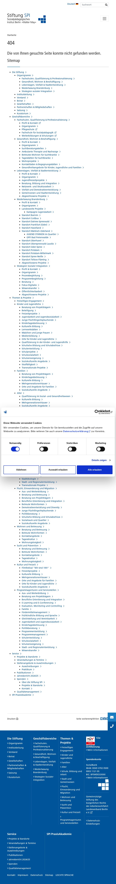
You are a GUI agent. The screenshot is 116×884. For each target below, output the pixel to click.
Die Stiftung (15, 738)
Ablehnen (21, 469)
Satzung (13, 772)
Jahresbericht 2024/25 (19, 859)
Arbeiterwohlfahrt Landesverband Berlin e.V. (97, 809)
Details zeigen (99, 460)
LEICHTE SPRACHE (65, 875)
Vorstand (13, 752)
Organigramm (16, 743)
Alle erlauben (95, 469)
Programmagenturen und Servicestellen (70, 821)
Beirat (11, 756)
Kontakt (11, 875)
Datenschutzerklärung (75, 431)
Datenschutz (37, 875)
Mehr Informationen (97, 750)
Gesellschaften (16, 760)
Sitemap (49, 875)
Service (11, 834)
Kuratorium (14, 777)
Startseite (11, 35)
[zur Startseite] (26, 18)
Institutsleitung (16, 747)
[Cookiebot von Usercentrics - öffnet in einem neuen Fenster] (99, 412)
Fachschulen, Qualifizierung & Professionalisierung (43, 746)
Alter (64, 767)
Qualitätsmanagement (20, 868)
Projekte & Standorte (19, 838)
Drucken (11, 718)
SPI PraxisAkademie (59, 834)
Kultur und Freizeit (71, 812)
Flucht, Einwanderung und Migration (70, 789)
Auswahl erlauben (58, 469)
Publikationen (16, 855)
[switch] (43, 449)
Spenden (13, 864)
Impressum (23, 875)
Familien (66, 762)
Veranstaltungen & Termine (22, 843)
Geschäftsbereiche (44, 738)
